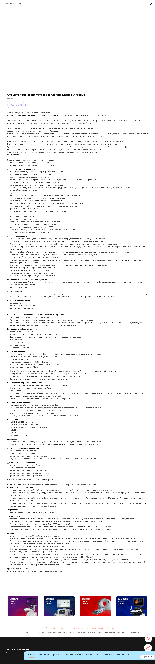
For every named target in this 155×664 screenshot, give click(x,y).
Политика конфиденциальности (82, 628)
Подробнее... (32, 657)
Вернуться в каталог (13, 4)
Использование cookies (56, 628)
